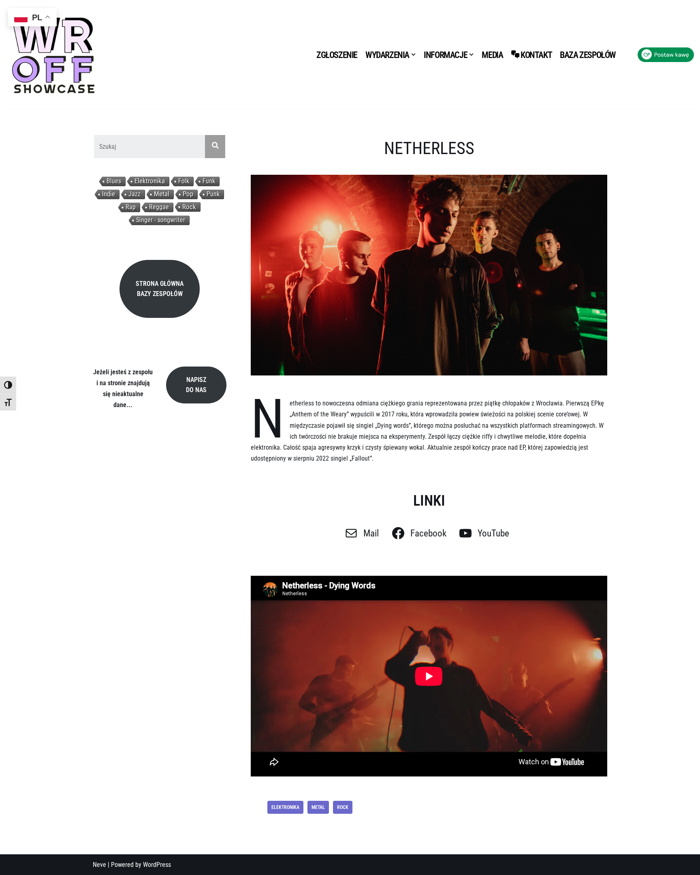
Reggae (159, 207)
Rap (131, 207)
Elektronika (149, 181)
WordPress (157, 865)
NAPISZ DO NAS (196, 385)
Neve (99, 865)
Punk (213, 194)
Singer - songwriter (160, 220)
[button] (413, 54)
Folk (183, 181)
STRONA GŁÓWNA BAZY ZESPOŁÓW (160, 289)
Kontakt (536, 54)
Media (492, 54)
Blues (114, 181)
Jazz (134, 194)
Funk (209, 181)
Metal (161, 194)
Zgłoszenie (336, 54)
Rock (189, 207)
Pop (188, 194)
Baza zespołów (588, 54)
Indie (108, 194)
